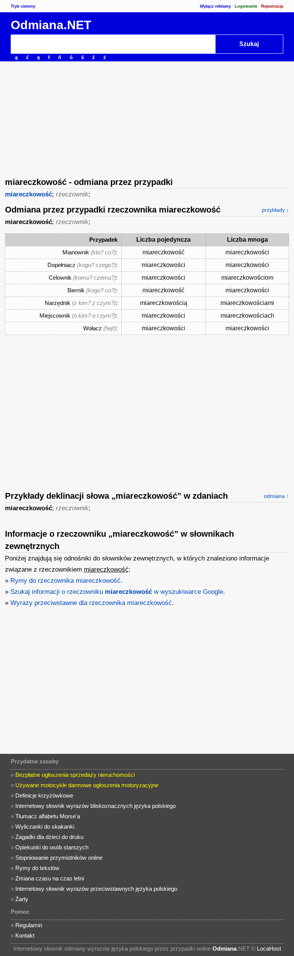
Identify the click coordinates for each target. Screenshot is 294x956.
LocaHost (269, 948)
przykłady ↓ (275, 210)
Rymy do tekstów (37, 868)
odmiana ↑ (276, 496)
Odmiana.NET (51, 25)
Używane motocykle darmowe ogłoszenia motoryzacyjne (86, 785)
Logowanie (246, 6)
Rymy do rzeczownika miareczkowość (65, 580)
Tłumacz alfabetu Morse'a (47, 816)
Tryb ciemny (23, 6)
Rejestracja (272, 6)
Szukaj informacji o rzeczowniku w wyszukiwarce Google (116, 591)
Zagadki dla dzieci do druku (49, 837)
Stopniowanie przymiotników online (59, 857)
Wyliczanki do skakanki (44, 826)
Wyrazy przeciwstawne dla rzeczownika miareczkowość (91, 603)
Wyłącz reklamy (215, 6)
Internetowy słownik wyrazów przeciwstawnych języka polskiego (96, 888)
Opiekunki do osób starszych (51, 847)
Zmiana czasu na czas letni (49, 878)
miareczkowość (28, 194)
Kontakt (24, 935)
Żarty (21, 899)
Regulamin (28, 925)
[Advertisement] (147, 118)
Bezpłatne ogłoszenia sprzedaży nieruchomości (75, 774)
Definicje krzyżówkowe (44, 795)
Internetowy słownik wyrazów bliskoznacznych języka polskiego (95, 806)
